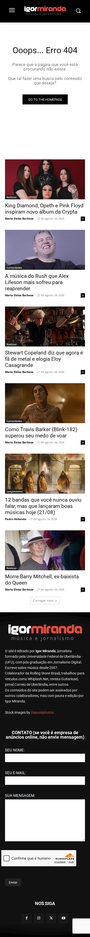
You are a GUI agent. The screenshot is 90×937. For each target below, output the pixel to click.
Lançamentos (14, 491)
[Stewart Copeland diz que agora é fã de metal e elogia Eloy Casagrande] (45, 326)
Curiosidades (14, 267)
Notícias (11, 197)
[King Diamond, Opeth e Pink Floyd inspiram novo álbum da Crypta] (45, 179)
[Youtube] (63, 918)
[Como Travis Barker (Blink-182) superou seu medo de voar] (45, 403)
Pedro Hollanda (15, 519)
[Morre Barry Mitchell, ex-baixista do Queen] (45, 550)
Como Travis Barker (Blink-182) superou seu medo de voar (41, 432)
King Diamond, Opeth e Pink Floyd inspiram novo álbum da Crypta (44, 209)
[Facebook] (27, 918)
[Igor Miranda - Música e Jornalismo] (45, 10)
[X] (51, 918)
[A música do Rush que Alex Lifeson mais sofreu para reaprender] (45, 250)
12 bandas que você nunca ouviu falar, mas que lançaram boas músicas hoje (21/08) (43, 506)
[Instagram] (39, 918)
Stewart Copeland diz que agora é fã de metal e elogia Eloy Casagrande (44, 359)
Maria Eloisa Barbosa (19, 218)
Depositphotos (42, 712)
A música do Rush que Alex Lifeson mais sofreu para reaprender (36, 282)
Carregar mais (43, 600)
